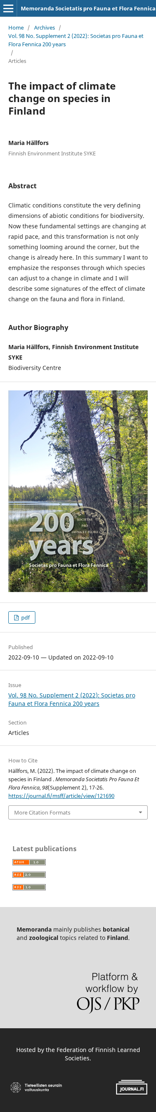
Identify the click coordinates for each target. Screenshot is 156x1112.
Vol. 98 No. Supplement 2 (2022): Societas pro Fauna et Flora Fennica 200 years (76, 40)
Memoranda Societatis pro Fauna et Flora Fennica (88, 8)
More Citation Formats (42, 812)
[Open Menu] (8, 8)
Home (16, 27)
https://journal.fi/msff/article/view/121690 (61, 796)
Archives (44, 27)
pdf (25, 617)
